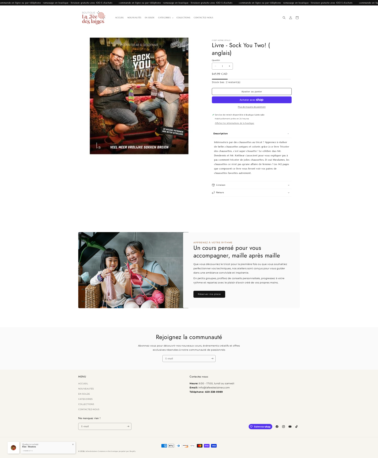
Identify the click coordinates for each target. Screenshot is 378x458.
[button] (165, 17)
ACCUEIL (83, 383)
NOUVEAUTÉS (86, 388)
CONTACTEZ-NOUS (88, 409)
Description (220, 133)
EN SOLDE (84, 394)
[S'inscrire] (212, 358)
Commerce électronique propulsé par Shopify (117, 451)
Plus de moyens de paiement (252, 107)
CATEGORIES (85, 399)
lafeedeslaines (91, 451)
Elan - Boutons (29, 446)
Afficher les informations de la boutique (234, 123)
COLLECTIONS (86, 404)
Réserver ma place (209, 294)
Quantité (216, 60)
